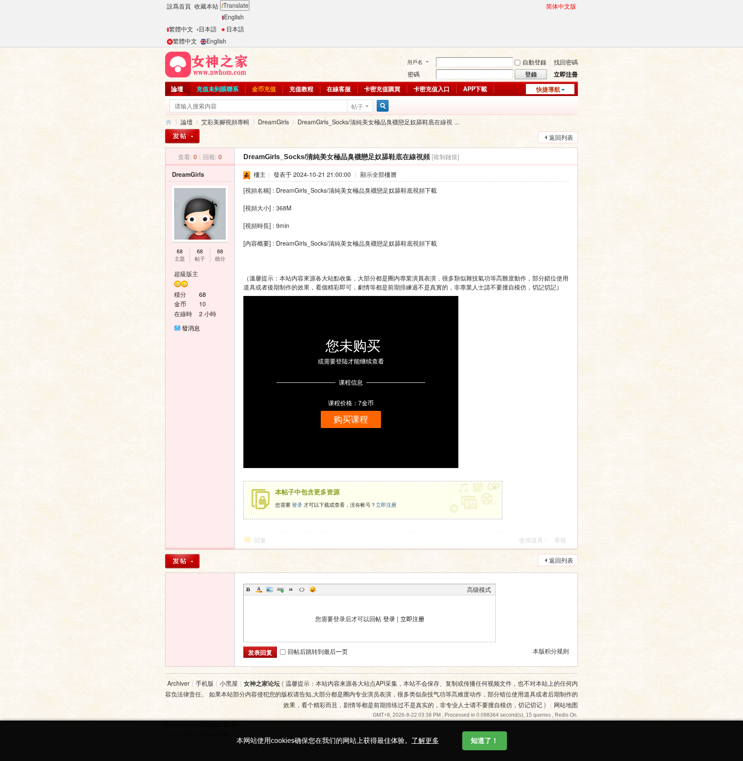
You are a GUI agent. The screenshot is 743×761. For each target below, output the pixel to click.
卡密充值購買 (382, 88)
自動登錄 (534, 62)
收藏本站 (206, 6)
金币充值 (264, 88)
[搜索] (381, 106)
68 (180, 251)
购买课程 (351, 419)
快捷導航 (548, 89)
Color (259, 589)
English (234, 16)
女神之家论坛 (262, 683)
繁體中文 (181, 29)
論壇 (177, 88)
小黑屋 (229, 683)
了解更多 (425, 740)
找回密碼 (566, 62)
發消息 (191, 328)
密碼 (414, 74)
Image (269, 589)
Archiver (178, 683)
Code (302, 589)
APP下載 (475, 88)
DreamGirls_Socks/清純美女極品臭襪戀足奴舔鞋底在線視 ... (378, 121)
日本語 (208, 29)
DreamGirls (273, 121)
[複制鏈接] (445, 156)
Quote (291, 589)
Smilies (312, 589)
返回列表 (561, 137)
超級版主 (186, 273)
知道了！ (484, 740)
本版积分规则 (551, 651)
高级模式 (479, 589)
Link (280, 589)
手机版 (205, 683)
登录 (297, 504)
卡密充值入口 (432, 88)
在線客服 (339, 88)
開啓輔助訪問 (542, 6)
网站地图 (566, 704)
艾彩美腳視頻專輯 (225, 121)
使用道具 (531, 540)
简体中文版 (561, 6)
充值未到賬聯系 (217, 88)
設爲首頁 (179, 6)
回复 (260, 540)
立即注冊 (566, 74)
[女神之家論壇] (206, 63)
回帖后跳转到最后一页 (318, 651)
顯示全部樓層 (378, 174)
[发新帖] (182, 561)
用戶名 (415, 61)
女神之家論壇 (168, 122)
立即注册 (386, 504)
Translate (236, 5)
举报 (560, 540)
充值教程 (301, 88)
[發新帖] (182, 136)
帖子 (357, 106)
